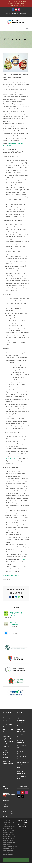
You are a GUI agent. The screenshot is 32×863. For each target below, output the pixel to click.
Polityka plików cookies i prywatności (7, 806)
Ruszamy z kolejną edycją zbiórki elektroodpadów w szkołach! (16, 613)
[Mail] (18, 796)
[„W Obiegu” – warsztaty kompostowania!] (6, 623)
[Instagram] (26, 792)
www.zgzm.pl (23, 559)
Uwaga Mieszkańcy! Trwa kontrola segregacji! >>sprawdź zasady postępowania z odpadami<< (16, 3)
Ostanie (16, 607)
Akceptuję (16, 860)
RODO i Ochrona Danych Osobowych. (26, 823)
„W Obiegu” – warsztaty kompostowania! (16, 623)
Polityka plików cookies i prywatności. (21, 823)
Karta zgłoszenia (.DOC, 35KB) (11, 575)
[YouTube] (22, 792)
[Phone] (22, 796)
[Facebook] (18, 792)
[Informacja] (6, 632)
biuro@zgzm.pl (16, 15)
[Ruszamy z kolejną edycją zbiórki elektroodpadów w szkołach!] (6, 612)
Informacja (12, 632)
